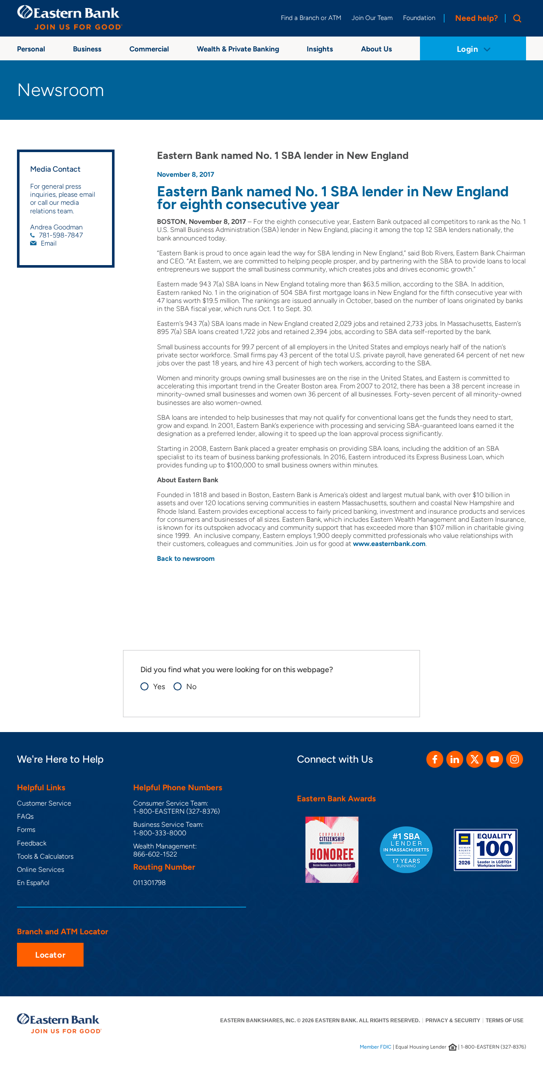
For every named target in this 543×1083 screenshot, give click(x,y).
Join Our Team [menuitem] (372, 18)
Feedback (31, 843)
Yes (159, 686)
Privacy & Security (452, 1020)
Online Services (40, 869)
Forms (26, 830)
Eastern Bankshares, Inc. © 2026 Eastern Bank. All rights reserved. (320, 1020)
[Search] (515, 18)
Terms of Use (504, 1020)
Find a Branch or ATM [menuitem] (311, 18)
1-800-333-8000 (159, 833)
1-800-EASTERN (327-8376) (176, 811)
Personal (31, 49)
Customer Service (44, 803)
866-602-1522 (155, 854)
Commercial (149, 49)
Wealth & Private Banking (238, 49)
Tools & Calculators (45, 856)
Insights (320, 49)
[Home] (70, 17)
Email (48, 243)
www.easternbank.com (389, 544)
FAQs (25, 816)
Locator (50, 955)
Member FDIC (376, 1047)
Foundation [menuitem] (419, 18)
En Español (33, 883)
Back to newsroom (186, 558)
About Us (376, 49)
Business (87, 49)
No (191, 686)
